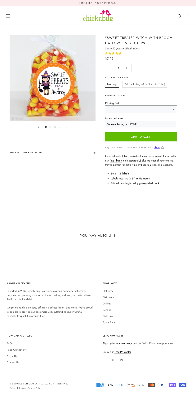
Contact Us (13, 362)
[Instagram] (113, 360)
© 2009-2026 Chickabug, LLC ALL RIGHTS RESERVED (39, 383)
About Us (12, 356)
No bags (112, 84)
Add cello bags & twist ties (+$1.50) (144, 84)
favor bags (116, 160)
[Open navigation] (8, 16)
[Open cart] (188, 16)
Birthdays (108, 316)
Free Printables (122, 352)
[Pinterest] (121, 360)
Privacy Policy (34, 388)
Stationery (108, 297)
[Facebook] (104, 360)
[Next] (67, 127)
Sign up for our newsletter (117, 343)
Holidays (108, 291)
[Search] (180, 16)
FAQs (10, 343)
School (107, 310)
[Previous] (38, 127)
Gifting (107, 303)
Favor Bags (109, 322)
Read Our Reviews (17, 350)
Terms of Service (18, 388)
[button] (113, 53)
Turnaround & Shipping (26, 152)
